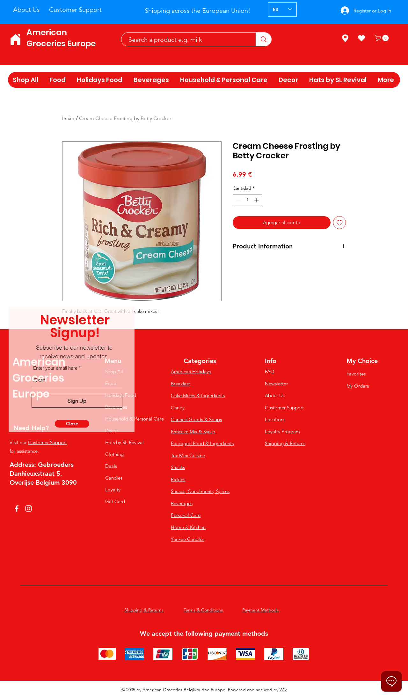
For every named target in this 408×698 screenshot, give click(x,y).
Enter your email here (55, 368)
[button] (72, 424)
